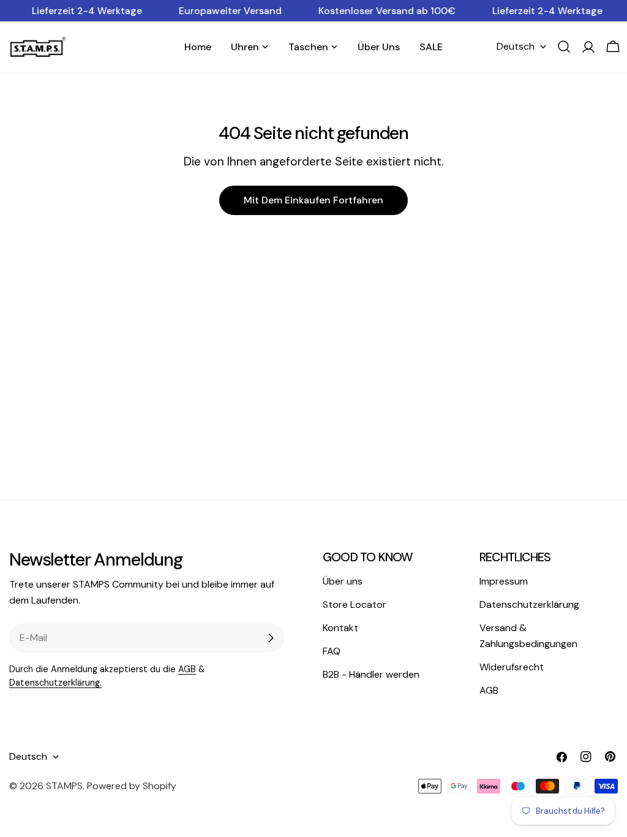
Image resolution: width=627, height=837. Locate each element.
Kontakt (340, 627)
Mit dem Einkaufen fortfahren (313, 200)
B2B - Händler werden (371, 674)
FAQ (331, 651)
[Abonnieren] (270, 638)
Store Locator (354, 604)
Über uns (342, 581)
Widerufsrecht (511, 667)
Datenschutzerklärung (529, 604)
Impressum (503, 581)
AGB (187, 669)
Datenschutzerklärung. (55, 682)
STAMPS (64, 785)
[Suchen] (564, 46)
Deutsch (516, 46)
